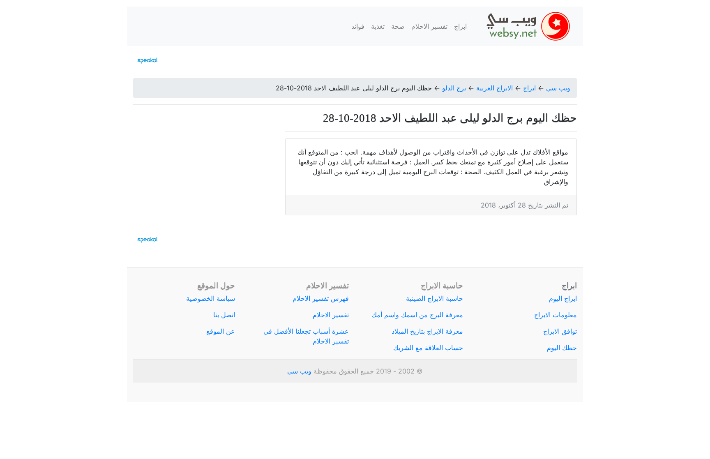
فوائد (357, 26)
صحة (398, 26)
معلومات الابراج (555, 315)
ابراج (460, 26)
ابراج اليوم (563, 298)
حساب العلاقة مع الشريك (428, 348)
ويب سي (558, 88)
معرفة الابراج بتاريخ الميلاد (427, 331)
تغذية (378, 26)
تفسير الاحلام (429, 26)
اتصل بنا (224, 315)
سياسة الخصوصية (210, 298)
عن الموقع (220, 331)
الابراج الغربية (494, 88)
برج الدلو (454, 88)
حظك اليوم (562, 348)
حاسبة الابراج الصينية (434, 298)
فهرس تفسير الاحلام (321, 298)
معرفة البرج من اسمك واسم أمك (417, 315)
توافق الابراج (560, 331)
